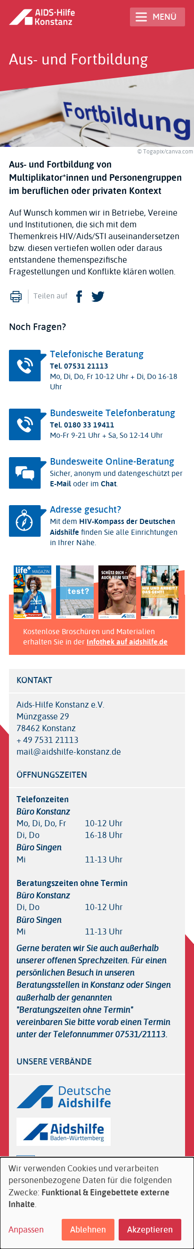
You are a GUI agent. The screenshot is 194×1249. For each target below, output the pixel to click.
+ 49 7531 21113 (47, 740)
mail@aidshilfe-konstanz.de (68, 752)
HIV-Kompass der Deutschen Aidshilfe (112, 526)
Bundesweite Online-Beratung (112, 461)
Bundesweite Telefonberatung (112, 413)
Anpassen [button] (26, 1230)
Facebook (79, 297)
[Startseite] (42, 16)
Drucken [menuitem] (16, 297)
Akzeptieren (150, 1230)
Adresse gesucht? (85, 509)
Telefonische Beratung (97, 354)
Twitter (98, 297)
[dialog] (97, 1203)
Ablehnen (88, 1230)
